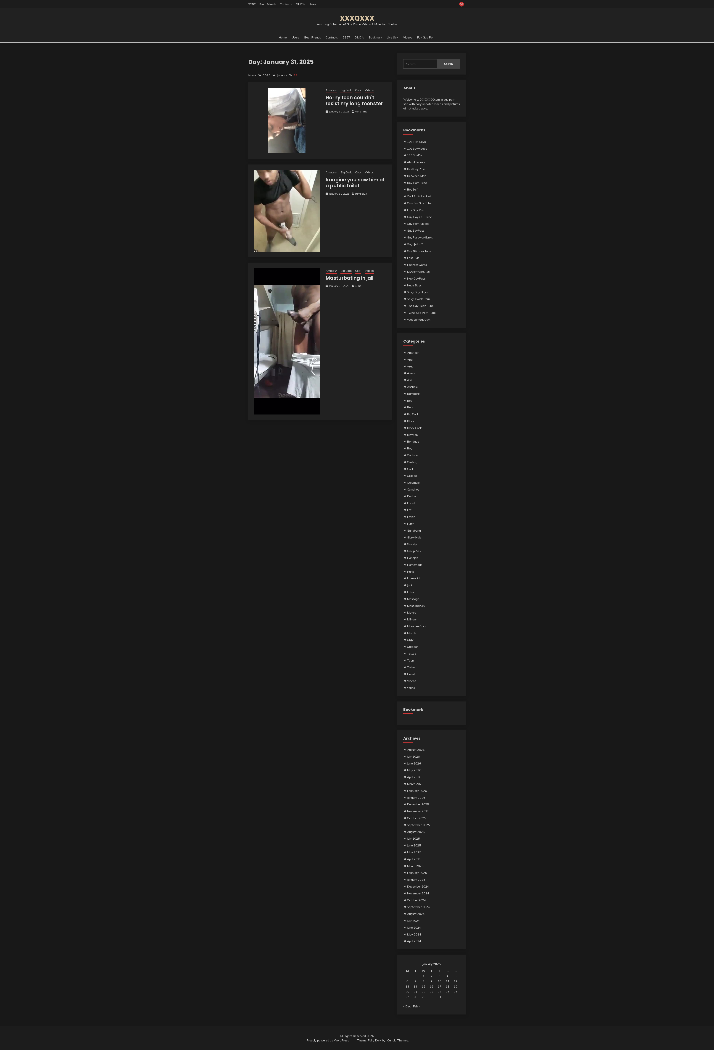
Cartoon (412, 455)
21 (415, 991)
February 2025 (417, 873)
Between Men (416, 176)
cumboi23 (361, 193)
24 (439, 991)
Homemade (414, 565)
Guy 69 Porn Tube (419, 251)
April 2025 (414, 859)
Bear (410, 407)
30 (431, 997)
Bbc (409, 400)
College (412, 476)
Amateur (331, 90)
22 (423, 991)
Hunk (410, 571)
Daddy (411, 496)
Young (411, 688)
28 (415, 997)
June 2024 (414, 927)
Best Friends (267, 4)
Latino (411, 592)
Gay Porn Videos (418, 223)
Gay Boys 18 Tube (419, 217)
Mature (411, 612)
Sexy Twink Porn (418, 299)
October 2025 (416, 818)
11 (447, 981)
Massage (413, 599)
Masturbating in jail (350, 278)
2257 (252, 4)
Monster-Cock (416, 626)
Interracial (413, 578)
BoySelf (412, 189)
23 (431, 991)
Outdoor (412, 647)
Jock (410, 585)
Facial (411, 503)
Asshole (412, 387)
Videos (407, 37)
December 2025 (418, 804)
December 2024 (418, 886)
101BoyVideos (417, 148)
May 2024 (414, 934)
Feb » (416, 1006)
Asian (411, 373)
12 (455, 981)
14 (415, 986)
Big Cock (346, 90)
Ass (409, 380)
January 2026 (416, 797)
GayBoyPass (415, 230)
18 (447, 986)
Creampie (413, 482)
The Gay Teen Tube (420, 306)
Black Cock (414, 428)
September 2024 (418, 907)
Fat (409, 510)
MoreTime (361, 111)
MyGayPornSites (418, 271)
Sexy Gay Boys (417, 292)
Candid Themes (397, 1040)
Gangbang (414, 530)
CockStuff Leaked (419, 196)
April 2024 (414, 941)
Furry (410, 523)
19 (455, 986)
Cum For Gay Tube (419, 203)
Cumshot (413, 489)
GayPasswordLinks (420, 237)
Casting (412, 462)
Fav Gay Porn (426, 37)
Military (412, 619)
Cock (358, 90)
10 (439, 981)
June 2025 (414, 845)
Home (283, 37)
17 (439, 986)
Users (312, 4)
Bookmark (375, 37)
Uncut (411, 674)
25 (447, 991)
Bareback (413, 394)
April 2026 (414, 777)
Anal (410, 359)
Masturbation (416, 606)
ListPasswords (417, 265)
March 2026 (415, 784)
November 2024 (418, 893)
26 (455, 991)
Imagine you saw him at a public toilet (355, 182)
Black (410, 421)
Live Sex (392, 37)
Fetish (411, 517)
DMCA (300, 4)
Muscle (411, 633)
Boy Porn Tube (417, 183)
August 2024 (416, 914)
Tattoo (411, 653)
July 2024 (413, 920)
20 (407, 991)
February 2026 (417, 791)
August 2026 (416, 749)
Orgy (410, 640)
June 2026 (414, 763)
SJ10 (358, 286)
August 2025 (416, 832)
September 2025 (418, 825)
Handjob (412, 558)
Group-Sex (414, 551)
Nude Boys (414, 285)
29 (423, 997)
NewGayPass (416, 278)
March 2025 (415, 866)
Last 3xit (413, 258)
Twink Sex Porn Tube (421, 312)
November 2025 (418, 811)
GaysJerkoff (415, 244)
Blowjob (412, 435)
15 (423, 986)
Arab (410, 366)
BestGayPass (416, 169)
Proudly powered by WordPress (328, 1040)
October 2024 (416, 900)
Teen (410, 660)
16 (431, 986)
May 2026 (414, 770)
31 (439, 997)
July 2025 (413, 838)
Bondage (413, 441)
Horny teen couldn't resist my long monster (354, 100)
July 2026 (413, 756)
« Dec (407, 1006)
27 (407, 997)
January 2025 (416, 879)
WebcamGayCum (418, 319)
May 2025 (414, 852)
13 (407, 986)
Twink (411, 667)
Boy (409, 448)
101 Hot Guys (416, 141)
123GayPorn (415, 155)
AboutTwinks (416, 162)
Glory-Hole (414, 537)
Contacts (286, 4)
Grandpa (412, 544)
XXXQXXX (357, 18)
